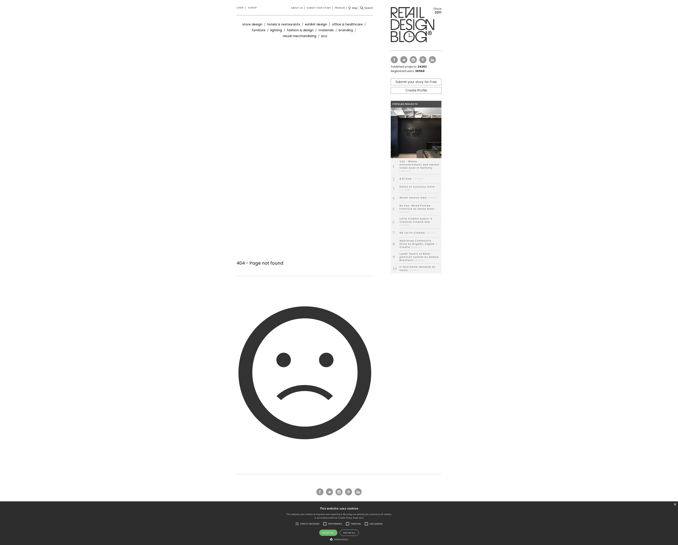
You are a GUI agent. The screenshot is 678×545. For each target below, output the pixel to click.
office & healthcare (347, 24)
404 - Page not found (260, 263)
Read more (358, 517)
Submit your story (319, 7)
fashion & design (300, 30)
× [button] (675, 504)
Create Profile (416, 90)
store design (252, 24)
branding (346, 30)
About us (297, 7)
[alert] (339, 523)
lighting (276, 30)
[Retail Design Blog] (416, 25)
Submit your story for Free (416, 82)
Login (240, 7)
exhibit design (316, 24)
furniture (258, 30)
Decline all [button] (349, 532)
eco (324, 36)
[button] (297, 523)
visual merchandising (299, 36)
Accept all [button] (328, 532)
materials (326, 30)
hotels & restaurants (283, 24)
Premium (340, 7)
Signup (252, 7)
